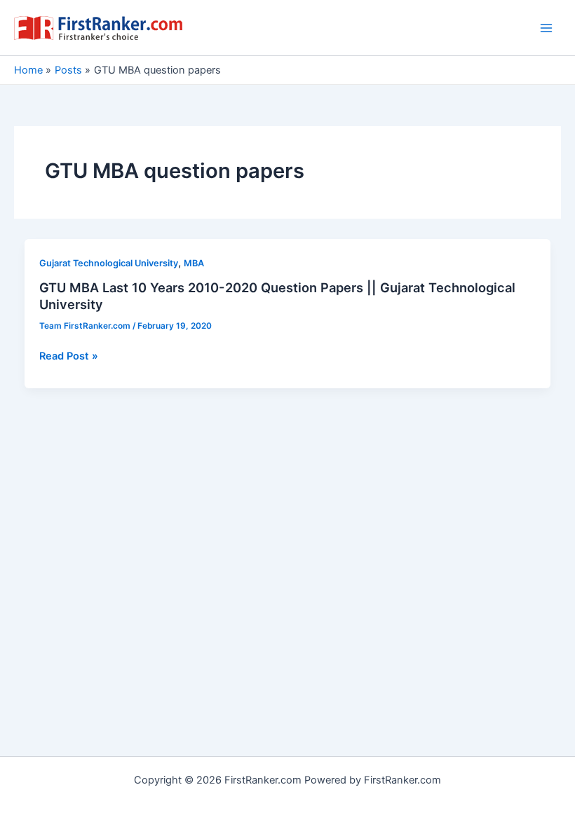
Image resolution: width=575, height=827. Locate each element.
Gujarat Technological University (108, 263)
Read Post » (68, 356)
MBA (194, 263)
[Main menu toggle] (546, 28)
